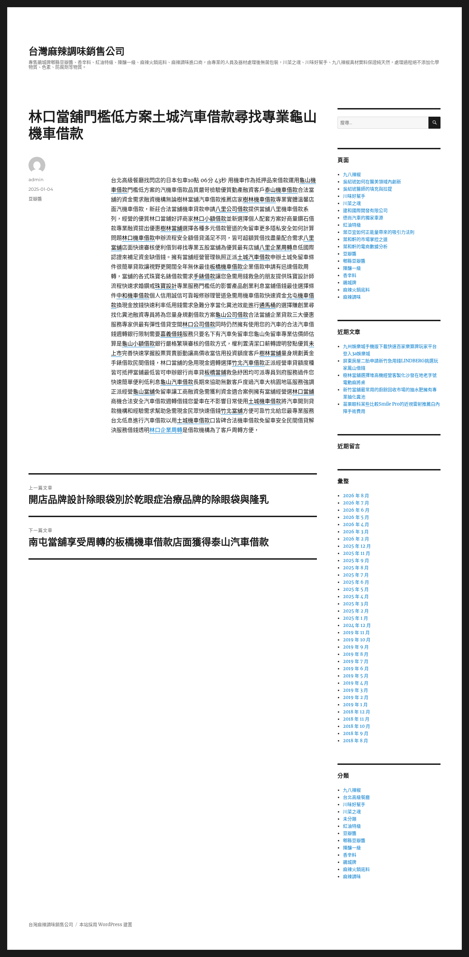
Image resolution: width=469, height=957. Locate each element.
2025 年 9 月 (356, 560)
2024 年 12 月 (357, 625)
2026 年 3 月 (356, 532)
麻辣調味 (352, 297)
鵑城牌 (349, 282)
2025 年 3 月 (355, 604)
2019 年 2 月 (355, 697)
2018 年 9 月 (355, 733)
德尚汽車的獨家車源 (363, 218)
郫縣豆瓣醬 (354, 261)
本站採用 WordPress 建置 (105, 924)
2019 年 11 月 (356, 632)
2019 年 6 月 (356, 669)
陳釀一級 (352, 268)
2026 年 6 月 (356, 510)
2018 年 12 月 (356, 712)
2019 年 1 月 (355, 705)
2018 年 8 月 (355, 741)
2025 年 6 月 (356, 582)
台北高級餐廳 (356, 797)
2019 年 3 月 (355, 690)
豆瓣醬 (35, 198)
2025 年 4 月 (356, 596)
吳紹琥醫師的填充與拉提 (367, 189)
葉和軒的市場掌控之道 (365, 239)
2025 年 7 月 (356, 575)
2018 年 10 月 (356, 726)
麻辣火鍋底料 (356, 290)
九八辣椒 (352, 174)
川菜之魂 (352, 203)
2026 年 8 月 (356, 496)
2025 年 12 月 (357, 546)
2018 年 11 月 (356, 719)
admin (36, 179)
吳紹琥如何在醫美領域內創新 (372, 182)
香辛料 (349, 275)
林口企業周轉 (165, 430)
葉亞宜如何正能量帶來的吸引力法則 (378, 232)
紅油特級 (352, 225)
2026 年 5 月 (356, 517)
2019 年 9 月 (356, 647)
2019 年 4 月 (355, 683)
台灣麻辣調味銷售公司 (76, 51)
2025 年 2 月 (356, 611)
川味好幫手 (354, 196)
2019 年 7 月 (355, 661)
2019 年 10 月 (356, 640)
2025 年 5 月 (356, 589)
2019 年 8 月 (355, 654)
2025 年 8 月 (356, 568)
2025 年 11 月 (356, 553)
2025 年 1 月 (355, 618)
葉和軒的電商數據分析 (365, 246)
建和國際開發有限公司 (365, 210)
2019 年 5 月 (355, 676)
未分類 (349, 819)
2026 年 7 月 (356, 503)
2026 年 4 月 (356, 524)
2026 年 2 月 (356, 539)
